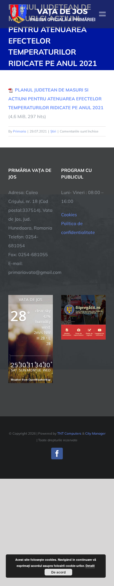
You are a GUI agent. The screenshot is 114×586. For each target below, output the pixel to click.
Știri (53, 131)
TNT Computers (69, 433)
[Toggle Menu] (102, 14)
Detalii (90, 566)
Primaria (19, 131)
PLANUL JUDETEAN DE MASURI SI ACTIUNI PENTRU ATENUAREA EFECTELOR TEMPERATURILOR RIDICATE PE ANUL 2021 (55, 98)
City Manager (95, 433)
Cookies (69, 214)
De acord (58, 572)
